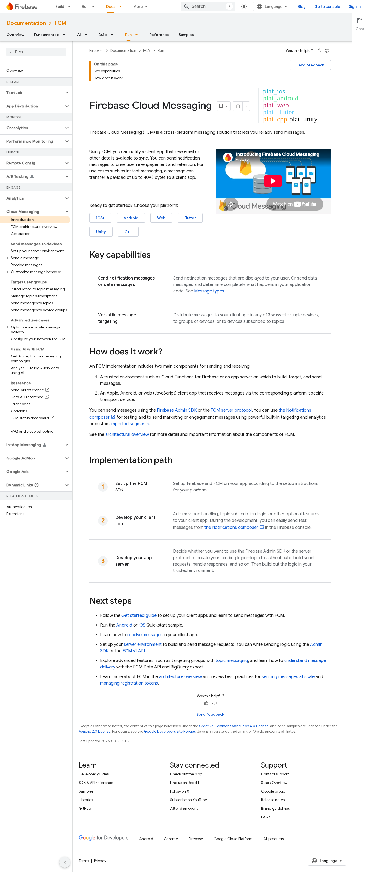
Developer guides (94, 774)
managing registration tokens (129, 683)
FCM (60, 23)
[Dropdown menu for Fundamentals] (65, 34)
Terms (84, 861)
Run (85, 6)
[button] (32, 92)
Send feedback (310, 65)
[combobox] (208, 6)
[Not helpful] (327, 51)
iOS (142, 625)
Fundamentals (46, 34)
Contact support (275, 774)
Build (59, 6)
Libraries (86, 799)
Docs (111, 6)
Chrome (171, 838)
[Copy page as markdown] (238, 106)
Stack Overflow (274, 782)
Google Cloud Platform (233, 838)
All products (273, 838)
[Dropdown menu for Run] (94, 6)
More (138, 6)
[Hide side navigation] (64, 862)
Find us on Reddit (184, 782)
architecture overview (180, 676)
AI (79, 34)
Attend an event (184, 808)
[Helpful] (319, 51)
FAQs (265, 817)
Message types (209, 291)
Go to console (327, 6)
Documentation (26, 23)
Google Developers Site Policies (170, 731)
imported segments (130, 423)
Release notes (273, 799)
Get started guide (139, 615)
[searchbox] (36, 52)
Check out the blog (186, 774)
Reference (159, 34)
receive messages (145, 635)
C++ (128, 231)
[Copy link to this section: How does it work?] (167, 352)
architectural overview (127, 434)
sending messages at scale (288, 676)
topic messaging (231, 660)
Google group (273, 791)
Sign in (355, 6)
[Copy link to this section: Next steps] (137, 601)
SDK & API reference (96, 782)
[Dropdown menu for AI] (87, 34)
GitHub (85, 808)
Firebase (96, 50)
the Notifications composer (231, 527)
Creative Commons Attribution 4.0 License (233, 726)
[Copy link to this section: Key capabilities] (156, 255)
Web (161, 217)
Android (131, 217)
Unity (101, 231)
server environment (143, 644)
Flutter (190, 217)
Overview (15, 34)
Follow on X (179, 791)
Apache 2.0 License (94, 731)
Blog (302, 6)
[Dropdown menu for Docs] (122, 6)
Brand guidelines (275, 808)
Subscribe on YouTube (188, 799)
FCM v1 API (134, 651)
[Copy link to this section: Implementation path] (177, 461)
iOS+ (100, 217)
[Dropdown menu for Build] (70, 6)
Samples (186, 34)
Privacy (100, 861)
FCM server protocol (231, 410)
